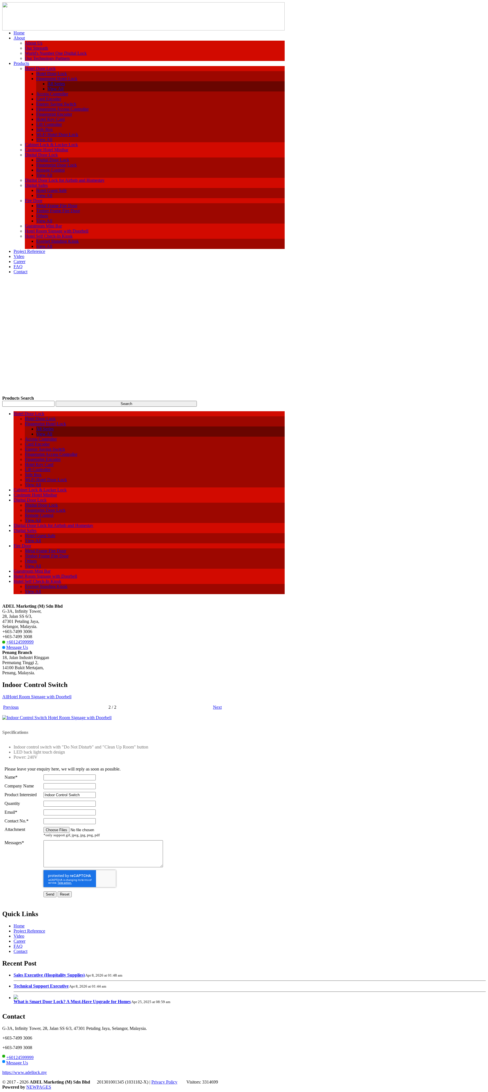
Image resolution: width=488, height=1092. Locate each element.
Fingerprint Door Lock (56, 165)
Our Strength (36, 48)
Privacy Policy (164, 1082)
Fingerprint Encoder (54, 114)
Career (19, 941)
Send (50, 894)
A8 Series (56, 83)
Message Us (17, 647)
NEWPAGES (38, 1087)
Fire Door (33, 200)
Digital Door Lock (41, 154)
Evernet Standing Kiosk (57, 241)
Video (19, 936)
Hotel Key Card (50, 119)
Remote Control (50, 170)
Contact (20, 951)
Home (19, 926)
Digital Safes (36, 185)
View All (55, 88)
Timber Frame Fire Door (58, 210)
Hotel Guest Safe (51, 190)
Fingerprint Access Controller (62, 109)
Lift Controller (49, 124)
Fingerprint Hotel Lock (56, 78)
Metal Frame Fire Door (56, 205)
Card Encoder (48, 99)
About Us (33, 43)
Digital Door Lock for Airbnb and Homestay (64, 180)
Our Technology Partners (47, 58)
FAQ (18, 946)
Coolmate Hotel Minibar (46, 149)
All (5, 696)
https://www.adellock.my (24, 1072)
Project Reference (29, 931)
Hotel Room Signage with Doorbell (56, 231)
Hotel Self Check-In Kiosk (49, 236)
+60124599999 (20, 642)
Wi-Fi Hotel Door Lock (57, 134)
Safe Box (44, 129)
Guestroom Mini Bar (43, 226)
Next (217, 707)
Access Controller (52, 93)
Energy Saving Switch (56, 104)
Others (42, 215)
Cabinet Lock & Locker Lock (51, 144)
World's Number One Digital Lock (56, 53)
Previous (11, 707)
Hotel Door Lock (40, 68)
